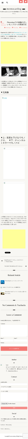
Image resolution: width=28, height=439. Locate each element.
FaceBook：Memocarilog (6, 424)
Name (2, 338)
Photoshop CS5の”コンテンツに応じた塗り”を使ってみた (15, 292)
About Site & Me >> (13, 370)
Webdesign (8, 27)
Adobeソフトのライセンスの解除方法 (11, 287)
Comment (3, 323)
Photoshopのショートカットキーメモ (13, 280)
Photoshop (15, 27)
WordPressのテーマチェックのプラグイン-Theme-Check (13, 260)
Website (2, 342)
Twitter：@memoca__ (5, 428)
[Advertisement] (14, 52)
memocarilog (14, 8)
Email (15, 338)
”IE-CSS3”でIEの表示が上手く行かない (13, 266)
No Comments (24, 27)
